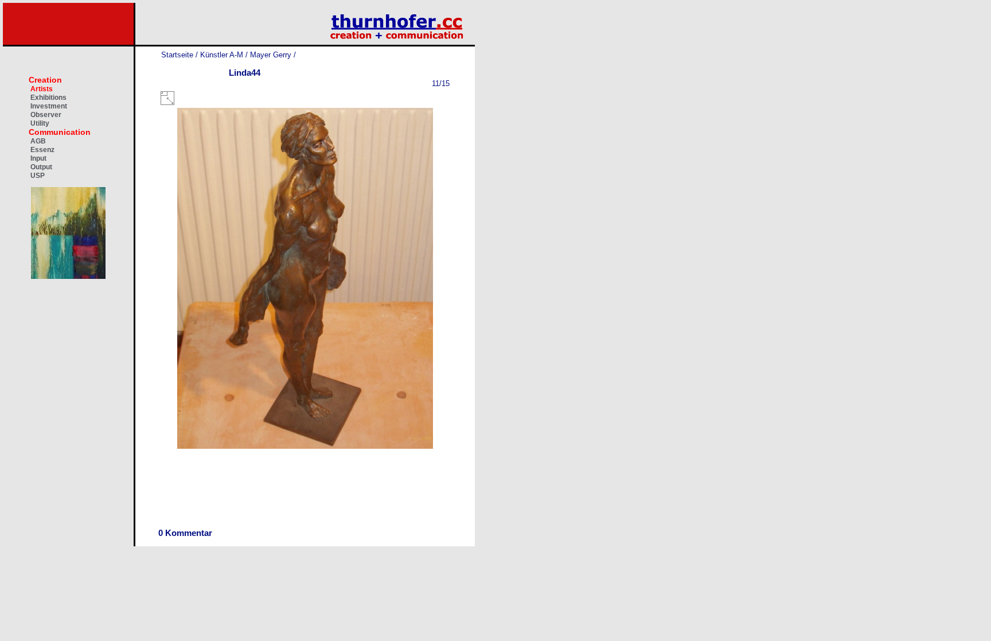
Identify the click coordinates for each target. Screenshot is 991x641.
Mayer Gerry (270, 54)
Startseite (177, 54)
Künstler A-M (221, 54)
